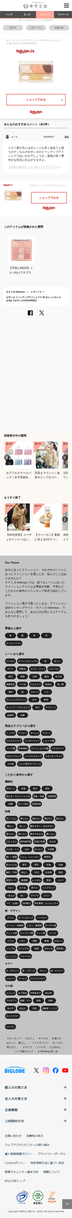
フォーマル (25, 956)
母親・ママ (25, 1000)
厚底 (48, 880)
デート (10, 669)
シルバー (10, 978)
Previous (7, 458)
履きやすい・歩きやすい (42, 826)
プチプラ (34, 895)
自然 (36, 948)
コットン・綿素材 (15, 925)
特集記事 (59, 27)
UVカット (11, 788)
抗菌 (10, 804)
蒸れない (36, 818)
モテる (22, 888)
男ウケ (34, 888)
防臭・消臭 (38, 796)
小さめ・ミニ (12, 849)
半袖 (48, 865)
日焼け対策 (39, 841)
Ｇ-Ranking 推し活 (47, 1051)
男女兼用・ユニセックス (46, 903)
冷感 (23, 788)
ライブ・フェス (37, 669)
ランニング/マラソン (16, 700)
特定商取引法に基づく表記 (47, 1163)
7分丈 (36, 872)
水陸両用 (51, 796)
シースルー (41, 917)
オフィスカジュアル (28, 661)
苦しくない (11, 818)
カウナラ (27, 1047)
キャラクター (12, 1016)
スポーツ (34, 692)
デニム (10, 917)
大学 (34, 676)
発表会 (48, 684)
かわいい (58, 941)
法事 (22, 715)
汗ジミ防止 (23, 804)
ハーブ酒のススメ (24, 1051)
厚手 (24, 865)
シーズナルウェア (33, 756)
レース (52, 933)
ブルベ (10, 888)
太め (27, 849)
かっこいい (11, 956)
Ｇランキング (14, 1038)
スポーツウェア (13, 756)
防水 (35, 788)
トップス (10, 733)
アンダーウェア (32, 741)
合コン (57, 661)
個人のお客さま (16, 1087)
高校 (22, 676)
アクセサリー (58, 748)
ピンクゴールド (37, 978)
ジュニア (10, 993)
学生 (34, 1008)
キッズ (27, 14)
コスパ (46, 895)
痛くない (50, 834)
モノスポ (57, 1042)
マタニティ (35, 684)
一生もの (10, 895)
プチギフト (11, 1000)
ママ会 (22, 684)
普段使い (60, 948)
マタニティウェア (54, 756)
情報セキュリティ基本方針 (21, 1172)
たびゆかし (55, 1047)
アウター (22, 733)
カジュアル (23, 948)
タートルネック (25, 917)
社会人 (22, 1008)
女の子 (10, 1008)
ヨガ (34, 700)
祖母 (38, 1000)
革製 (34, 941)
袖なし (24, 872)
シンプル (10, 948)
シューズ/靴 (48, 741)
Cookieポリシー (15, 1163)
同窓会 (22, 669)
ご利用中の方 (14, 1120)
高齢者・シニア (49, 1008)
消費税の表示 (34, 1136)
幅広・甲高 (11, 872)
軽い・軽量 (11, 857)
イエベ (60, 880)
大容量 (50, 849)
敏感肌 (24, 880)
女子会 (58, 676)
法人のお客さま (16, 1098)
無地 (46, 941)
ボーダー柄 (50, 925)
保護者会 (10, 684)
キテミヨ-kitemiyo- (16, 292)
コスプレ (10, 1027)
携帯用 (47, 857)
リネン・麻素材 (34, 925)
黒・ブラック (28, 970)
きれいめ (48, 948)
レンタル (36, 880)
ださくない (11, 841)
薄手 (36, 865)
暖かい (10, 826)
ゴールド (22, 978)
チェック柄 (11, 933)
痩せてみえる (36, 834)
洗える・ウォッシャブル (18, 796)
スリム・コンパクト (30, 857)
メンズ (9, 14)
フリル (10, 941)
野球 (46, 700)
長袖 (60, 865)
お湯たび (56, 1038)
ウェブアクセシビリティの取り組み (27, 1145)
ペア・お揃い (12, 903)
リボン (22, 941)
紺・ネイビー (57, 970)
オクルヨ (43, 1038)
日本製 (48, 872)
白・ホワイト (12, 970)
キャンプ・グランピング (18, 707)
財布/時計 (23, 748)
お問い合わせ (13, 1136)
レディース (45, 14)
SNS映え (26, 903)
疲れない (60, 818)
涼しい (22, 826)
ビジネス (10, 661)
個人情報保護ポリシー (19, 1154)
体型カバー (11, 880)
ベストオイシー (40, 1042)
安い (22, 895)
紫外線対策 (25, 841)
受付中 (13, 27)
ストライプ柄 (26, 933)
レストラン (53, 669)
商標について (51, 1172)
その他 (10, 764)
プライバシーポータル (52, 1154)
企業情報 (11, 1109)
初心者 (48, 993)
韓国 (60, 872)
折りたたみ (11, 865)
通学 (10, 692)
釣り (38, 707)
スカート (46, 733)
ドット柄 (40, 933)
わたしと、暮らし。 (17, 1042)
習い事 (60, 684)
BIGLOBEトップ (15, 1181)
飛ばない (48, 818)
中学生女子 (35, 993)
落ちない (10, 834)
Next (65, 458)
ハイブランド (48, 888)
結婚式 (10, 715)
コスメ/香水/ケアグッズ (29, 764)
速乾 (47, 788)
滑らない (24, 818)
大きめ (52, 841)
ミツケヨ (41, 1047)
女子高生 (22, 993)
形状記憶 (36, 804)
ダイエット (50, 707)
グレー (43, 970)
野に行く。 (13, 1047)
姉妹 (50, 1000)
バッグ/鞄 (10, 748)
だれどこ (30, 1038)
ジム (46, 692)
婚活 (46, 676)
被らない (22, 834)
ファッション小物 (39, 748)
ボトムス (34, 733)
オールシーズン (13, 643)
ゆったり (38, 849)
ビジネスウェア (13, 741)
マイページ (63, 14)
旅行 (10, 676)
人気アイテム (36, 27)
